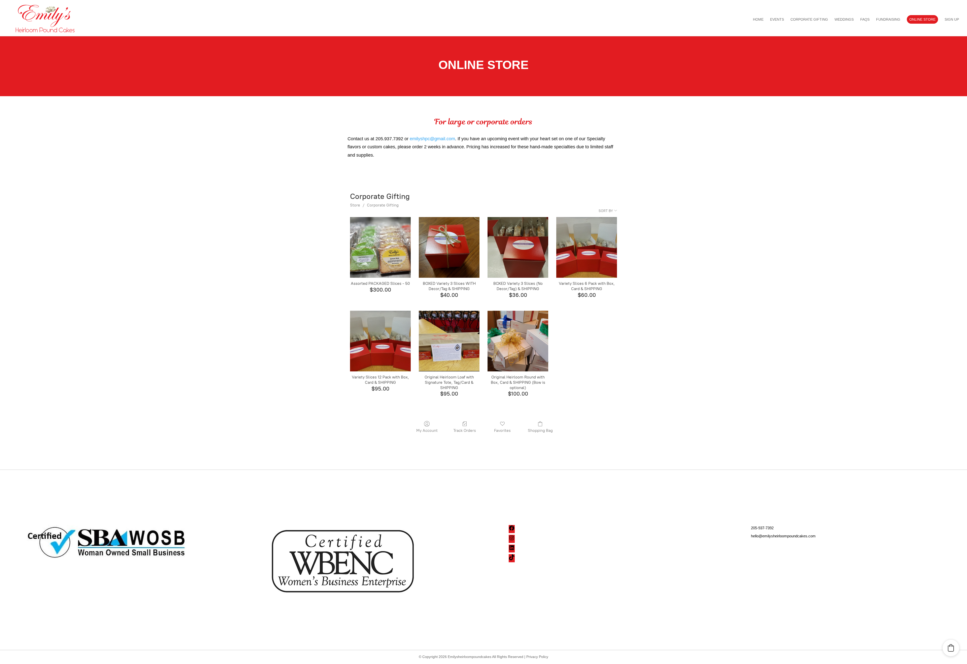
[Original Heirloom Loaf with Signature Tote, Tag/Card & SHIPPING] (449, 341)
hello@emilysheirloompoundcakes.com (783, 536)
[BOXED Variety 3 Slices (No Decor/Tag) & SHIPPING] (518, 247)
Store (355, 205)
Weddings (844, 19)
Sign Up (952, 19)
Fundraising (888, 19)
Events (777, 19)
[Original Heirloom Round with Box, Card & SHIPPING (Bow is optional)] (518, 341)
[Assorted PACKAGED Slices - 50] (380, 247)
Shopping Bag (540, 430)
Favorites (502, 430)
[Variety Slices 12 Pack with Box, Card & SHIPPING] (380, 341)
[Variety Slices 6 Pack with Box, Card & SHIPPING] (586, 247)
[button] (950, 647)
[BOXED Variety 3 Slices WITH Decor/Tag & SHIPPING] (449, 247)
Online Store (922, 19)
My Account (427, 430)
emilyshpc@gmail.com (432, 138)
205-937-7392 (762, 528)
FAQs (865, 19)
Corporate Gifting (809, 19)
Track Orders (464, 430)
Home (758, 19)
